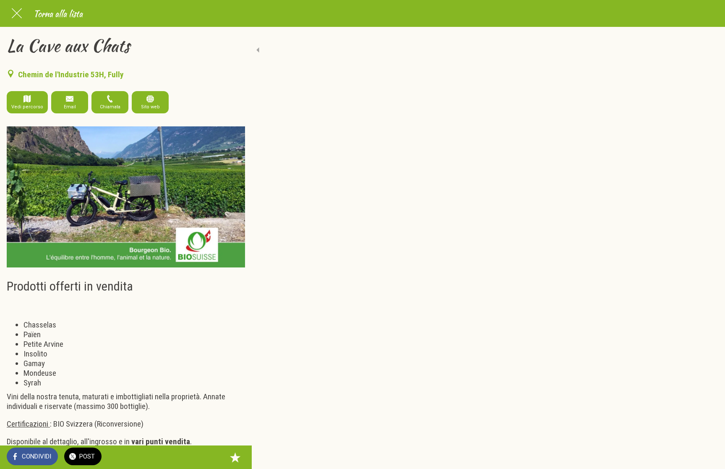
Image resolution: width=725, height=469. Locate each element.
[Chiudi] (17, 13)
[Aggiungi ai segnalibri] (235, 457)
